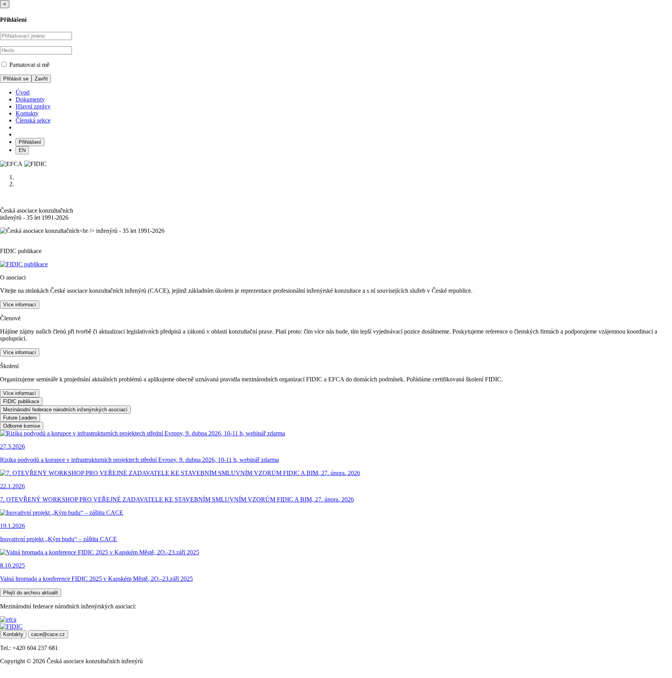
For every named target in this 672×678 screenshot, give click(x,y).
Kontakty (27, 113)
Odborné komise (21, 426)
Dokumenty (30, 99)
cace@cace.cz (48, 634)
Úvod (23, 92)
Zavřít (41, 79)
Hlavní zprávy (33, 106)
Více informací (19, 305)
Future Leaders (20, 418)
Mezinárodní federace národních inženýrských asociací (65, 409)
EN (22, 150)
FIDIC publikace (21, 401)
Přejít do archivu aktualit (30, 593)
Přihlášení (30, 142)
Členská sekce (33, 120)
